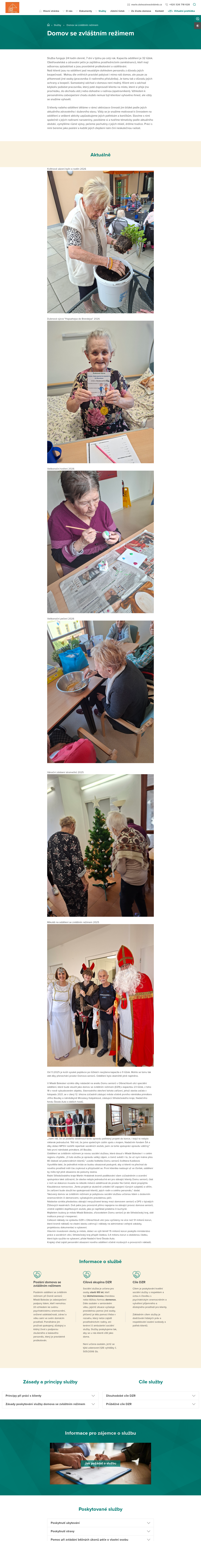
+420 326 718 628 (179, 4)
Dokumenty (85, 10)
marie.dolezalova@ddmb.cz (146, 4)
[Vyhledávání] (194, 4)
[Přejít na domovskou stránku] (12, 7)
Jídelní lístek (117, 10)
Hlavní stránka (51, 10)
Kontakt (159, 10)
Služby (102, 10)
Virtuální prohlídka (184, 10)
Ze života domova (141, 10)
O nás (69, 10)
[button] (50, 1396)
